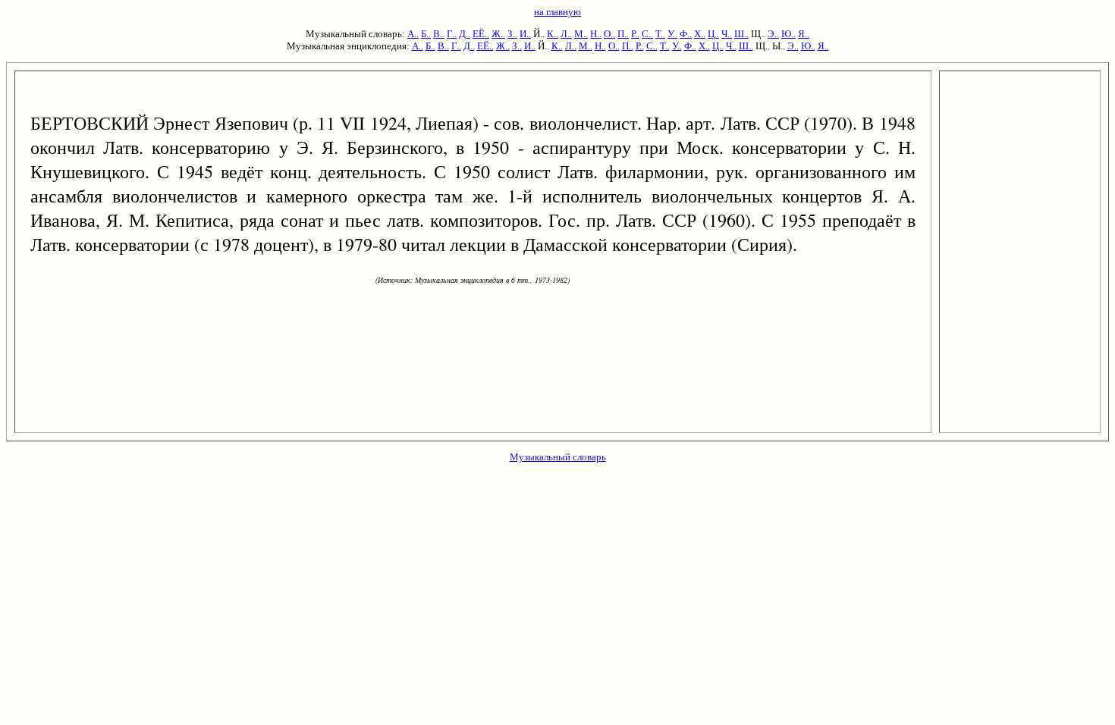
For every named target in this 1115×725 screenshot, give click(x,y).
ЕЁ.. (481, 33)
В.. (438, 33)
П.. (623, 33)
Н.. (595, 33)
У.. (672, 33)
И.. (525, 33)
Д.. (464, 33)
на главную (557, 11)
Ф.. (686, 33)
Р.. (635, 33)
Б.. (426, 33)
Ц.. (713, 33)
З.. (512, 33)
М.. (581, 33)
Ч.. (726, 33)
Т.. (660, 33)
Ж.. (498, 33)
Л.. (566, 33)
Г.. (452, 33)
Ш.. (741, 33)
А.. (413, 33)
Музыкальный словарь (558, 457)
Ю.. (788, 33)
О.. (609, 33)
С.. (647, 33)
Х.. (699, 33)
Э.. (773, 33)
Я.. (803, 33)
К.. (552, 33)
